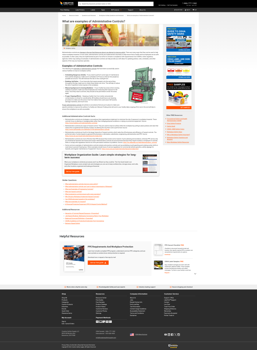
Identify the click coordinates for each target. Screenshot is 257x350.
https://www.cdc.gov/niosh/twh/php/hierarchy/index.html (83, 136)
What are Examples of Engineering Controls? (79, 189)
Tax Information (135, 306)
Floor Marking (64, 10)
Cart (195, 10)
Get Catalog (162, 5)
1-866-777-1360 (189, 3)
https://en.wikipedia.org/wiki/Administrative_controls (140, 142)
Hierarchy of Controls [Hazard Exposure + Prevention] (82, 213)
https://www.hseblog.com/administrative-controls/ (81, 123)
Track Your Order (169, 306)
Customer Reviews (102, 309)
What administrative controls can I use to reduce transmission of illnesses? (88, 186)
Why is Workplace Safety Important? (178, 135)
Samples (176, 84)
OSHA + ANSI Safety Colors (175, 129)
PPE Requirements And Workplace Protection (110, 246)
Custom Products (67, 304)
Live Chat (167, 304)
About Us (142, 10)
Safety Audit (171, 126)
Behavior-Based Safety (72, 223)
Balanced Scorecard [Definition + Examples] (79, 218)
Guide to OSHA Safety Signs (176, 32)
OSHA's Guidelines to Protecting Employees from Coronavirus (84, 221)
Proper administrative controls (71, 105)
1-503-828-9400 (110, 333)
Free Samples (100, 302)
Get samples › (185, 107)
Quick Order (179, 10)
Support (130, 10)
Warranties (167, 311)
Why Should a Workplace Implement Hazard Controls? (82, 196)
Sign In (188, 10)
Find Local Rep (134, 304)
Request (167, 272)
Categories (65, 302)
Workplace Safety (70, 48)
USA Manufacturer (141, 334)
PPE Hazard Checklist (172, 245)
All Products (115, 10)
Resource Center (101, 298)
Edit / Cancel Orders (68, 323)
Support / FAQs (169, 298)
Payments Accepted (170, 313)
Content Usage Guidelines (138, 309)
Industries (65, 306)
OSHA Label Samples (172, 261)
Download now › (184, 50)
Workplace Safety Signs (174, 132)
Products (64, 300)
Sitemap (98, 313)
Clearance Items (67, 313)
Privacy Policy (65, 345)
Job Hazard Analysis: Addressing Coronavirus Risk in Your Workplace (87, 216)
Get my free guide (72, 171)
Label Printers (80, 10)
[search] (116, 4)
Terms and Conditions (137, 313)
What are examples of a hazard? (75, 201)
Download (167, 254)
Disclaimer (133, 315)
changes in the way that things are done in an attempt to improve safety (102, 52)
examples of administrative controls (85, 68)
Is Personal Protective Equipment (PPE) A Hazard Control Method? (86, 204)
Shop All (64, 298)
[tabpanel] (173, 250)
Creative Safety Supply (78, 347)
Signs (103, 10)
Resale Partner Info (136, 302)
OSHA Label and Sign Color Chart (178, 60)
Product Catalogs (101, 304)
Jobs (131, 300)
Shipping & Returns (170, 309)
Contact (166, 302)
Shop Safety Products (174, 123)
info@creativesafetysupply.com (106, 337)
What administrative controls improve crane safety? (81, 184)
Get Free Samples (172, 5)
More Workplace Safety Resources (178, 142)
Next (195, 273)
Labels (93, 10)
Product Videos (101, 306)
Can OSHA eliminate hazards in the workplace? (80, 199)
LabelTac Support (170, 300)
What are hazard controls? (73, 191)
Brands (64, 309)
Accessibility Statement (137, 311)
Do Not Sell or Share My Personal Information (82, 345)
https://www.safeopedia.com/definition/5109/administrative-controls (87, 129)
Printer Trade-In (169, 315)
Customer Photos (101, 311)
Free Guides (99, 300)
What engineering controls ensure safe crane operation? (83, 194)
